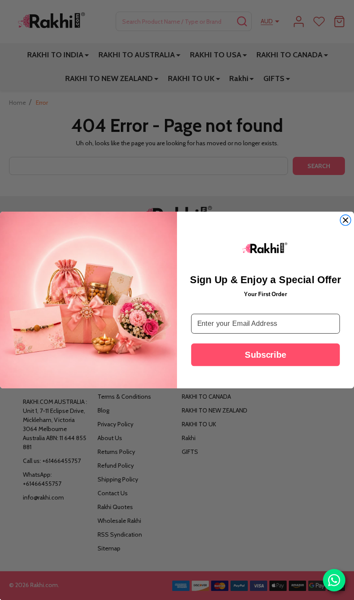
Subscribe (265, 354)
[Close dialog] (345, 220)
